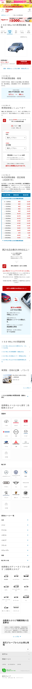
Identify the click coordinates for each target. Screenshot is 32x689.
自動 (28, 31)
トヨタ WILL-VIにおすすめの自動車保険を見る (13, 360)
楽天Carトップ (5, 15)
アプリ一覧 (4, 677)
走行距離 (8, 144)
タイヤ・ (22, 31)
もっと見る (26, 388)
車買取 (9, 31)
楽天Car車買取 (8, 191)
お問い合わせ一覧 (11, 677)
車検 (16, 31)
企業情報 (4, 664)
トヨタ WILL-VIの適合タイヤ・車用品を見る (13, 356)
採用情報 (19, 664)
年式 (7, 133)
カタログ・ (3, 31)
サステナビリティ (19, 677)
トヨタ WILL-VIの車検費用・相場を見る (12, 351)
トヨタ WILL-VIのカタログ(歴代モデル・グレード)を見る (14, 347)
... (11, 15)
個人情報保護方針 (11, 664)
